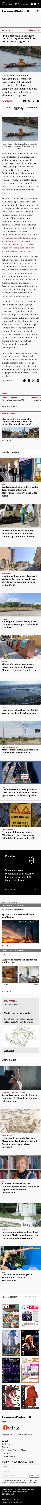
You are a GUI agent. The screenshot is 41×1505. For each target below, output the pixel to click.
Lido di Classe (7, 830)
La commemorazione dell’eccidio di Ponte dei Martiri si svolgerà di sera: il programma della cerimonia (20, 1235)
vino (3, 484)
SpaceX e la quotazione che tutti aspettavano (18, 915)
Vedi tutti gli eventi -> (9, 406)
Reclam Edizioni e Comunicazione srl (17, 1435)
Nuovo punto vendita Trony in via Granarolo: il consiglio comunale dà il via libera (20, 624)
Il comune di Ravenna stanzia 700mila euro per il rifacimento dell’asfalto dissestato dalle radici (18, 835)
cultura (5, 1181)
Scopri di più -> (7, 440)
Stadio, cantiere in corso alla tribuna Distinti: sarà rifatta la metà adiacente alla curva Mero (18, 422)
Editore (5, 1447)
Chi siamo (6, 1444)
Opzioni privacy (8, 1456)
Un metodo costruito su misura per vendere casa (19, 961)
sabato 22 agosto (9, 398)
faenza (4, 619)
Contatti (5, 1441)
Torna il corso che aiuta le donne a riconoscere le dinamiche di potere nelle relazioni (19, 1098)
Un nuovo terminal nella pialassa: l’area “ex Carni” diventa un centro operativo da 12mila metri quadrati (19, 792)
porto (4, 787)
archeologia (7, 1135)
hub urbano (6, 573)
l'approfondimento (9, 747)
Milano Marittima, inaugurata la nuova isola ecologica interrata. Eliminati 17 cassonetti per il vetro (19, 667)
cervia (4, 662)
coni (3, 1272)
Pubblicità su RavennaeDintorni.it (15, 1450)
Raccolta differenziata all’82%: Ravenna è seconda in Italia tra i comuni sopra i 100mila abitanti (18, 533)
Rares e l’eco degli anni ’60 (13, 400)
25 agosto (6, 1229)
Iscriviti (34, 1476)
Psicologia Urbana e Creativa (14, 1093)
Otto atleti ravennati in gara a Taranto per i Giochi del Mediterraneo (17, 1278)
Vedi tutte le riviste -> (31, 1297)
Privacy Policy (7, 1453)
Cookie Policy (18, 1502)
